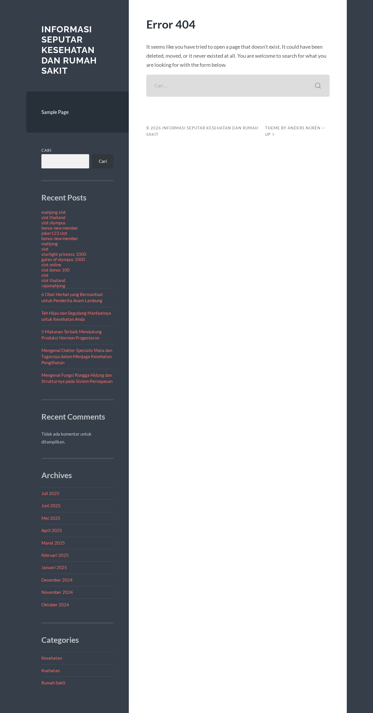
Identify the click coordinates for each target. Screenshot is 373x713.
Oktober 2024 (55, 604)
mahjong (49, 243)
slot (45, 248)
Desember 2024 (57, 579)
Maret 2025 (53, 542)
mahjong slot (53, 212)
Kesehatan (51, 658)
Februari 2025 (55, 555)
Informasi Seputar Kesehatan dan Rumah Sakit (69, 50)
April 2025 (51, 530)
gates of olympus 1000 (63, 259)
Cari (46, 150)
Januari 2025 (54, 567)
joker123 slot (54, 233)
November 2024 (57, 592)
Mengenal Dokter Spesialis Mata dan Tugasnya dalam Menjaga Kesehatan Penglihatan (76, 356)
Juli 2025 (50, 493)
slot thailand (53, 217)
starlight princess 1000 (63, 254)
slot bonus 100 (55, 269)
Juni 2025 (51, 505)
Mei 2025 (50, 518)
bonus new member (59, 227)
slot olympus (53, 222)
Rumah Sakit (53, 682)
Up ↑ (270, 134)
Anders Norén (304, 128)
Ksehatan (50, 670)
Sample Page (55, 112)
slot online (51, 264)
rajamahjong (53, 285)
